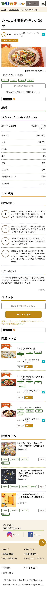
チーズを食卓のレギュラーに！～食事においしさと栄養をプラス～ (31, 497)
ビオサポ (38, 352)
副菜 (39, 411)
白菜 (21, 356)
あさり (21, 352)
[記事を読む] (22, 449)
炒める (21, 383)
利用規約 (6, 568)
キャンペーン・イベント (35, 558)
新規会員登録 (8, 554)
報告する (42, 290)
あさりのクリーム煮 (27, 349)
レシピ (5, 549)
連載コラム (30, 549)
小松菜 (29, 352)
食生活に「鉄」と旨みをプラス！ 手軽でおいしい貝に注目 (31, 444)
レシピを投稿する (10, 558)
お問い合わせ (8, 573)
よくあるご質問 (31, 568)
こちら (21, 324)
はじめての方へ (31, 554)
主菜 (29, 383)
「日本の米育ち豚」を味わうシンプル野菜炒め (31, 378)
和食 (38, 383)
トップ (3, 10)
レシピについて (14, 10)
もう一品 (20, 414)
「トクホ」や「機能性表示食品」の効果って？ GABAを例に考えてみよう (31, 473)
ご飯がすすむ (21, 386)
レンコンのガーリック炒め (30, 407)
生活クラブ (23, 580)
